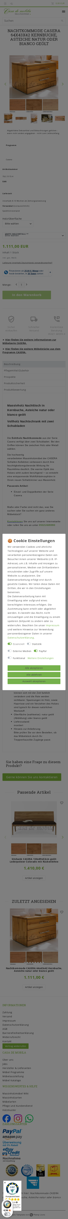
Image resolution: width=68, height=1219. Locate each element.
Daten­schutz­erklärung (21, 637)
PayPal (43, 651)
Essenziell (19, 644)
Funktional (19, 658)
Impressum (52, 625)
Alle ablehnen (34, 674)
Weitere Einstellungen (41, 658)
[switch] (7, 1214)
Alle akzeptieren (34, 668)
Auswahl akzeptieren (34, 681)
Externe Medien (22, 651)
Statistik (37, 644)
